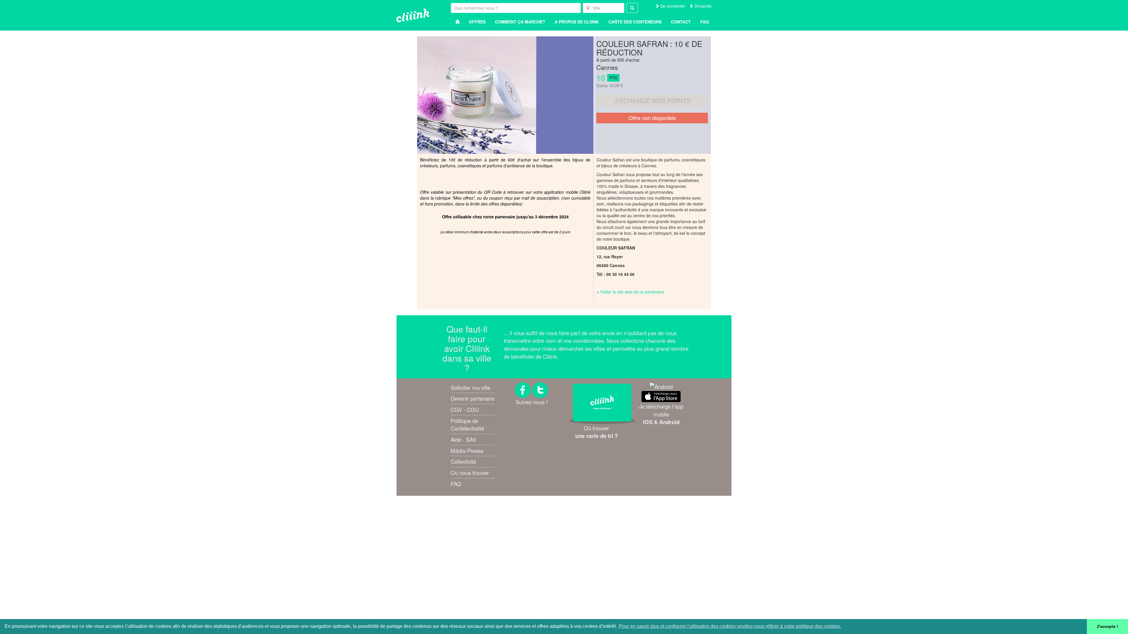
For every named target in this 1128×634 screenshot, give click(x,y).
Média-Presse (467, 450)
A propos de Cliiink (577, 22)
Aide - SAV (463, 439)
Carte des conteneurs (635, 22)
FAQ (456, 484)
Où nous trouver (470, 472)
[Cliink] (412, 15)
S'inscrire (702, 6)
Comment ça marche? (520, 22)
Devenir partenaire (472, 398)
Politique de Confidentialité (467, 424)
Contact (681, 22)
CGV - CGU (465, 409)
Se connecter (672, 6)
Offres (477, 22)
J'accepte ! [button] (1107, 626)
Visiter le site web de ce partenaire (632, 292)
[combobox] (603, 8)
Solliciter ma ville (470, 387)
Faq (704, 22)
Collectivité (463, 461)
